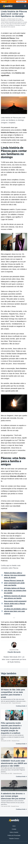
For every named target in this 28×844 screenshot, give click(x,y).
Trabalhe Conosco (14, 838)
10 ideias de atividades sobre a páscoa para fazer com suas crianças (15, 611)
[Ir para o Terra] (5, 1)
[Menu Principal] (25, 6)
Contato (14, 829)
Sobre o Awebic (14, 832)
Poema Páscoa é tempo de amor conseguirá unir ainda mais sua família (14, 583)
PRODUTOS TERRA (21, 1)
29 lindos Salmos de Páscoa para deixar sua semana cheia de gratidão (15, 590)
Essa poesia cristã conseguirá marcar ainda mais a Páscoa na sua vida (15, 603)
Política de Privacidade (14, 835)
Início (14, 826)
